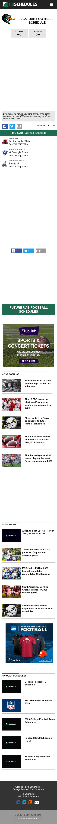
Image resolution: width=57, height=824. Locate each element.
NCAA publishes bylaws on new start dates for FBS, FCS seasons (38, 439)
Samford (14, 163)
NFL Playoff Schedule (28, 796)
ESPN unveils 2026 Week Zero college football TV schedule (38, 383)
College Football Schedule (28, 786)
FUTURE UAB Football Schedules (29, 309)
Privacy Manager (28, 818)
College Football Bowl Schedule (28, 789)
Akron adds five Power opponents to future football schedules (37, 421)
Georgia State (18, 152)
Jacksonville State (20, 141)
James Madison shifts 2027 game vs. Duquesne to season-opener (37, 552)
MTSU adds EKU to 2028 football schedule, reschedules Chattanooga (36, 571)
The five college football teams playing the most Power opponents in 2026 (38, 458)
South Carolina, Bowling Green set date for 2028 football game (35, 590)
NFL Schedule (29, 794)
